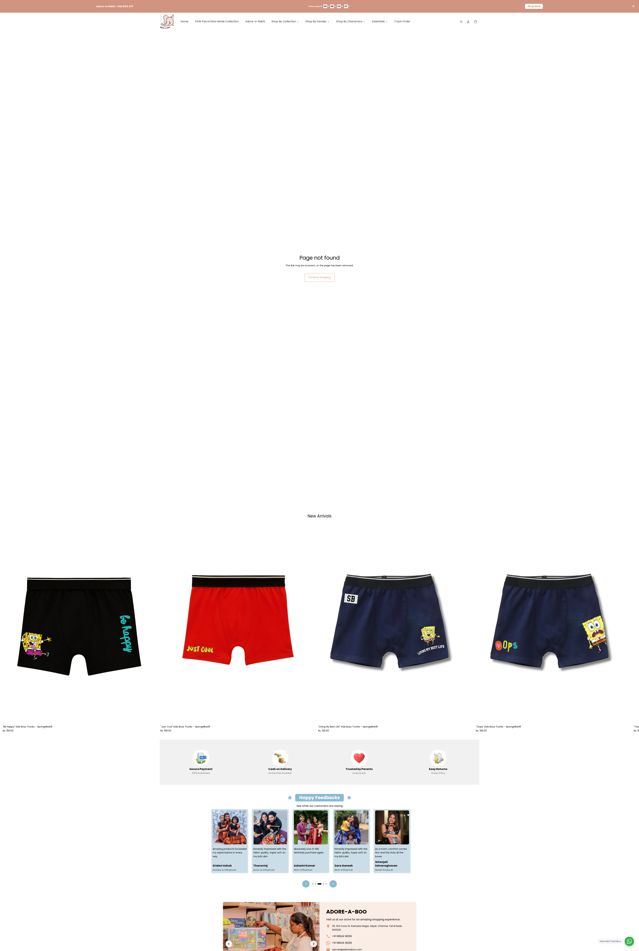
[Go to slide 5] (325, 884)
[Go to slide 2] (315, 884)
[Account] (468, 21)
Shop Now (534, 6)
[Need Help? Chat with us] (629, 941)
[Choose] (153, 719)
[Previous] (306, 884)
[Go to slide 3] (318, 884)
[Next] (333, 884)
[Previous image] (228, 944)
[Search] (461, 21)
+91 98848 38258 (342, 936)
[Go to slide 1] (313, 884)
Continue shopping (320, 277)
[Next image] (313, 944)
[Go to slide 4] (320, 884)
